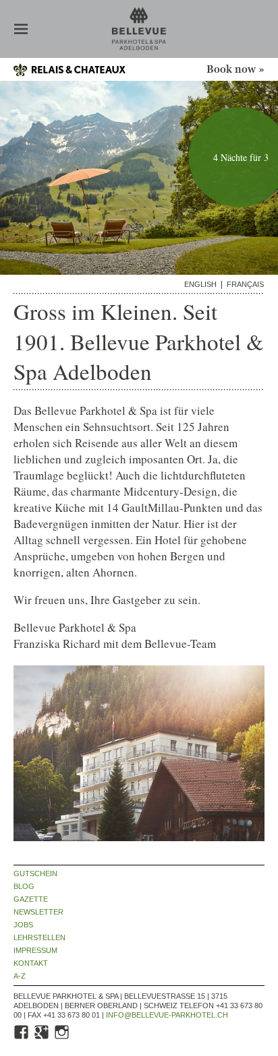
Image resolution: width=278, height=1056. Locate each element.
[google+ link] (42, 1038)
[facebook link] (22, 1038)
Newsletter (38, 912)
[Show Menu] (20, 30)
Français (245, 284)
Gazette (30, 899)
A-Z (19, 976)
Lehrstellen (39, 938)
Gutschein (35, 874)
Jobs (23, 925)
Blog (23, 886)
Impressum (35, 950)
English (200, 284)
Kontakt (30, 963)
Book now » (235, 69)
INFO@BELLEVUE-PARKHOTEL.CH (167, 1015)
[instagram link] (63, 1038)
